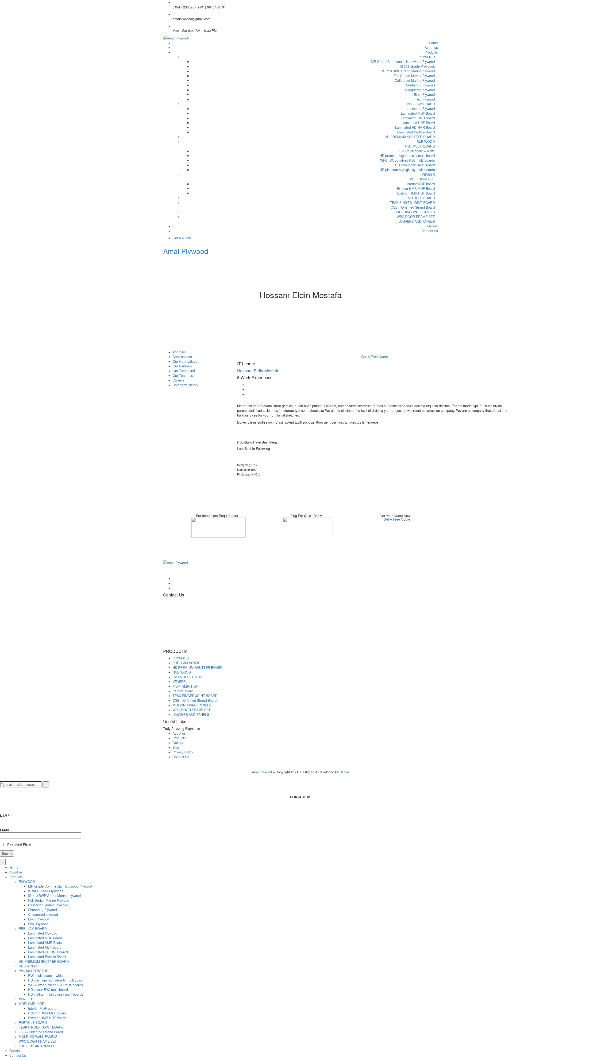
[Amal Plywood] (175, 562)
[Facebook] (248, 384)
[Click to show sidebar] (164, 347)
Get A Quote (182, 237)
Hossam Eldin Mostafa (258, 370)
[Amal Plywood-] (176, 37)
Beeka (344, 772)
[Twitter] (248, 389)
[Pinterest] (248, 394)
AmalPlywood (262, 772)
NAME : (6, 815)
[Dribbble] (174, 587)
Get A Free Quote (374, 356)
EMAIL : (6, 830)
